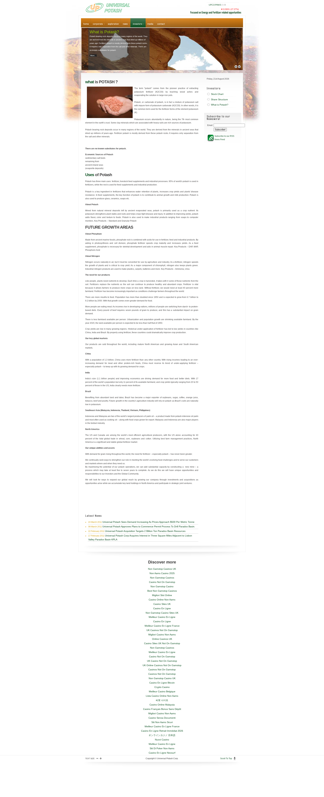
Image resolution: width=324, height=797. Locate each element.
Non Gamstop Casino (162, 586)
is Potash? (104, 32)
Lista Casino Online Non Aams (162, 696)
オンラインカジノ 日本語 (162, 735)
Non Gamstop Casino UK (162, 678)
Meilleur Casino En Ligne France (162, 625)
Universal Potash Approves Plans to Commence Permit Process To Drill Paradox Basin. (148, 526)
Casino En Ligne (162, 608)
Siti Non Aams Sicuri (162, 722)
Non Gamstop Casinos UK (162, 569)
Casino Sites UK (162, 604)
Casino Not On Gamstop (162, 582)
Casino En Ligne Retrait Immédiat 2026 (162, 730)
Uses (89, 174)
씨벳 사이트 (162, 700)
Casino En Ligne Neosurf (162, 752)
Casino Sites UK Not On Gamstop (162, 643)
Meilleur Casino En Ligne (162, 617)
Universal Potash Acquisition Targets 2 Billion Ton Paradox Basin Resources (145, 531)
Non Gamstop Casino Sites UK (162, 612)
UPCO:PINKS (215, 5)
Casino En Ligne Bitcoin (162, 682)
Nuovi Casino (162, 739)
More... (93, 56)
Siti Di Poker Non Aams (162, 748)
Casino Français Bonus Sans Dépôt (162, 709)
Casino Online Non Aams (162, 599)
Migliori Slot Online (162, 595)
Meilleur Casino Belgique (162, 691)
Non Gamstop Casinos (162, 577)
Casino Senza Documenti (162, 717)
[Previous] (236, 66)
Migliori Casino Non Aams (162, 634)
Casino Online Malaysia (162, 704)
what (89, 82)
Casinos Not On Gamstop (162, 669)
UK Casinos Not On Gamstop (162, 630)
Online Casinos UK (162, 639)
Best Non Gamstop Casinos (162, 590)
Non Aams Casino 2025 (162, 573)
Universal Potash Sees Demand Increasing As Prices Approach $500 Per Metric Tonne (148, 522)
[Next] (239, 66)
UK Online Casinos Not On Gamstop (162, 665)
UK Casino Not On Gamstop (162, 661)
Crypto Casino (162, 687)
